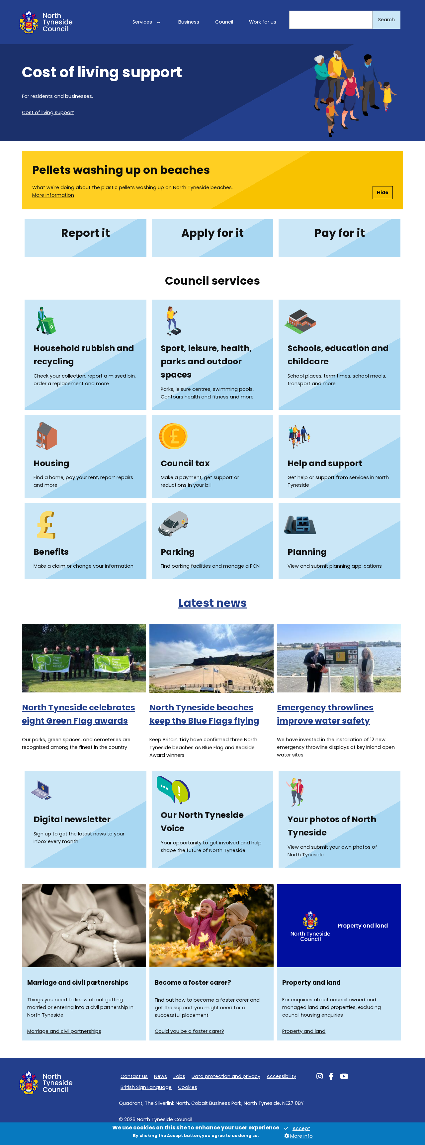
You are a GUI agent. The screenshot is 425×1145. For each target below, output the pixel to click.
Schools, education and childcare (338, 354)
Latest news (212, 603)
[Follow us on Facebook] (331, 1077)
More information (53, 195)
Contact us (134, 1076)
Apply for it (212, 233)
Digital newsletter (72, 819)
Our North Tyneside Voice (202, 821)
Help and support (325, 463)
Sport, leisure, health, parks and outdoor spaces (206, 361)
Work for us (262, 22)
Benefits (51, 552)
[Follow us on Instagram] (319, 1077)
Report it (85, 233)
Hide (382, 192)
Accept (301, 1128)
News (160, 1076)
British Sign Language (146, 1087)
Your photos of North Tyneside (332, 826)
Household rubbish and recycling (84, 354)
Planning (307, 552)
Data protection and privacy (226, 1076)
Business (188, 22)
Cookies (187, 1087)
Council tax (185, 463)
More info (301, 1136)
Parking (178, 552)
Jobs (179, 1076)
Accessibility (281, 1076)
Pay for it (339, 233)
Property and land (303, 1031)
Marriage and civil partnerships (64, 1031)
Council (224, 22)
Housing (51, 463)
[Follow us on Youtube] (344, 1077)
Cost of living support (48, 112)
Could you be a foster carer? (189, 1031)
